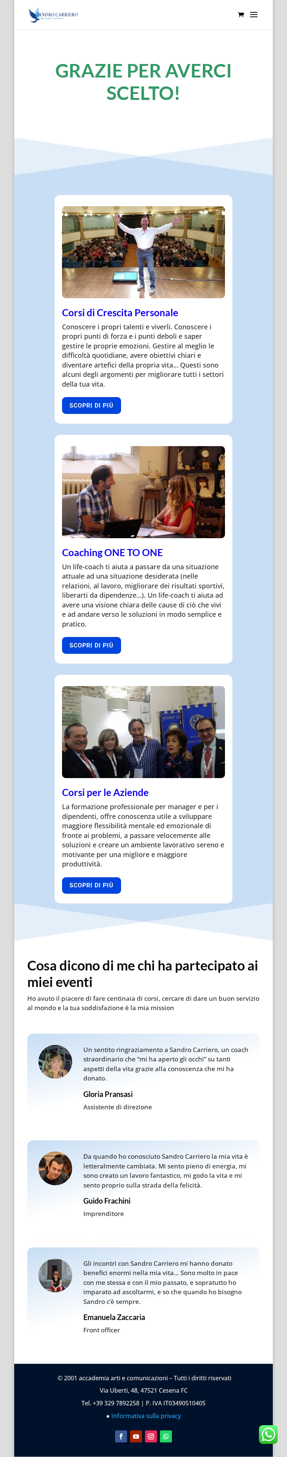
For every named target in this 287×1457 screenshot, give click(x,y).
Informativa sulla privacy (146, 1416)
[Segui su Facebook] (121, 1436)
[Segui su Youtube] (136, 1436)
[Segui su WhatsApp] (166, 1436)
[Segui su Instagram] (151, 1436)
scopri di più (92, 405)
